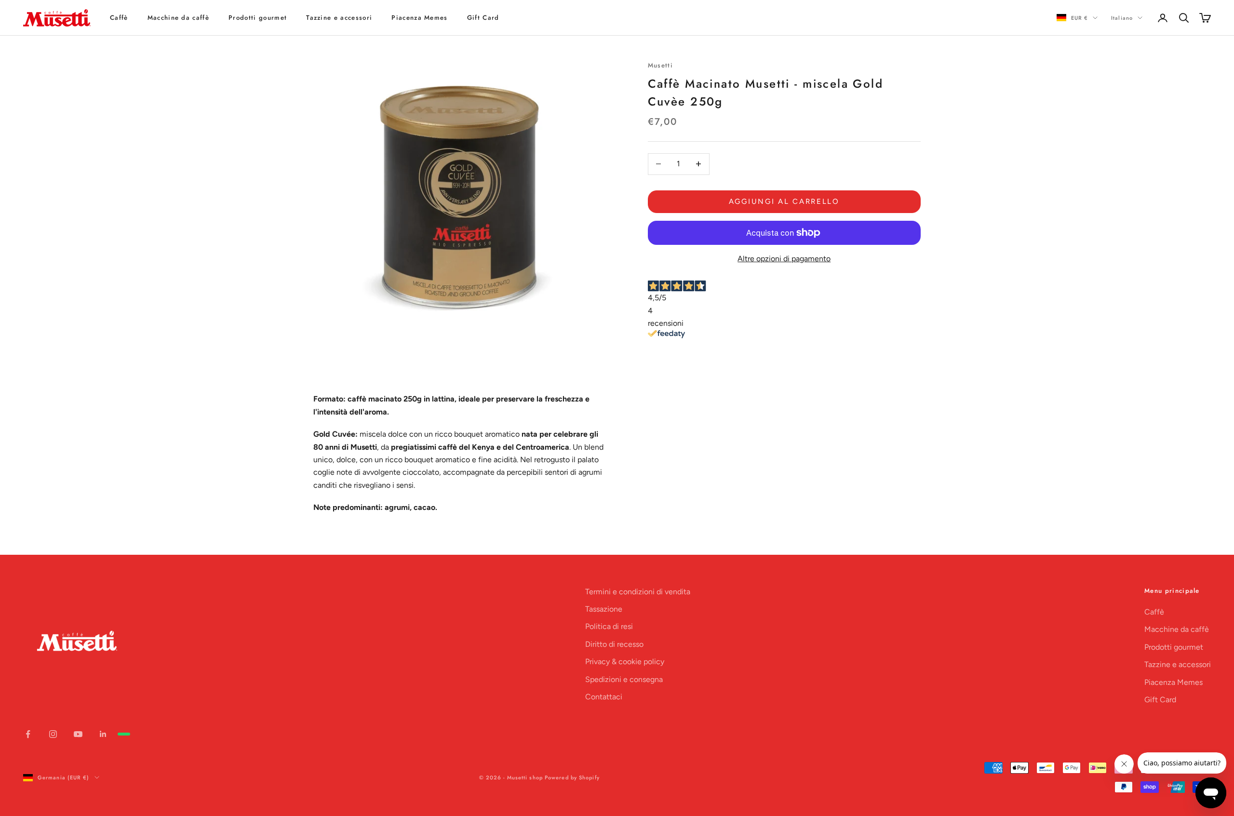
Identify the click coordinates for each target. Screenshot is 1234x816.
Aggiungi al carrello (784, 201)
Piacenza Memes (419, 17)
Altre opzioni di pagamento (784, 258)
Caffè (119, 17)
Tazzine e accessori (339, 17)
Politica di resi (609, 626)
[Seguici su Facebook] (28, 734)
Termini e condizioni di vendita (637, 591)
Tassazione (603, 609)
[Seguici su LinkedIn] (103, 734)
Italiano (1122, 18)
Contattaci (603, 696)
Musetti (660, 65)
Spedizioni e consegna (624, 679)
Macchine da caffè (178, 17)
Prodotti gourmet (257, 17)
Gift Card (483, 17)
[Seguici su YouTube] (78, 734)
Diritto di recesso (614, 644)
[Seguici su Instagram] (53, 734)
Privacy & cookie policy (624, 661)
